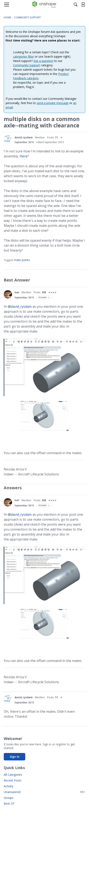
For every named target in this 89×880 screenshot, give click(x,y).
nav (16, 292)
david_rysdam (23, 137)
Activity (8, 786)
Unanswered (44, 792)
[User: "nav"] (8, 294)
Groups (8, 798)
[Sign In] (83, 4)
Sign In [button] (14, 757)
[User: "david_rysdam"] (8, 139)
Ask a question (43, 61)
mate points (22, 260)
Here (23, 156)
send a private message (53, 103)
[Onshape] (44, 4)
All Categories (13, 775)
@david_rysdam (20, 306)
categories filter (23, 56)
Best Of (9, 803)
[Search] (75, 4)
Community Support (26, 65)
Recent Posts (13, 780)
